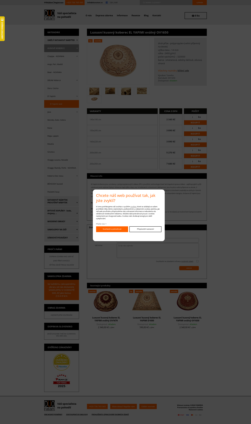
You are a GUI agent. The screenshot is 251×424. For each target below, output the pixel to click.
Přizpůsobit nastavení (145, 229)
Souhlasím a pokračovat (112, 229)
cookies (133, 206)
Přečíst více (100, 224)
